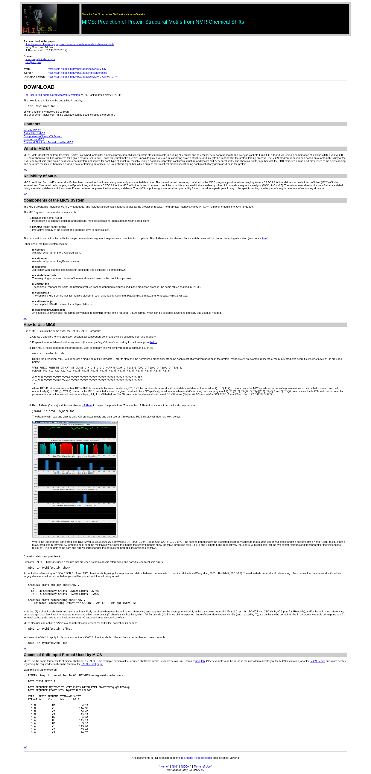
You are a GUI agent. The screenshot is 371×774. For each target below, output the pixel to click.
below (153, 342)
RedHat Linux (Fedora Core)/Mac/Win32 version (52, 94)
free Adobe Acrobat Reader (196, 757)
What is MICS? (32, 130)
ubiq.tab (200, 661)
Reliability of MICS (34, 133)
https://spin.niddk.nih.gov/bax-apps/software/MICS (77, 68)
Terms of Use (202, 766)
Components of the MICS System (43, 136)
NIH (174, 766)
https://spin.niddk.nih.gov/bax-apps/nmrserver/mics (77, 72)
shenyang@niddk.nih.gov (40, 59)
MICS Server (317, 661)
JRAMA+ (87, 405)
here (265, 238)
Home (164, 766)
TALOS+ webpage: (92, 664)
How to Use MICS (34, 139)
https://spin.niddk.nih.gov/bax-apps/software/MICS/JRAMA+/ (82, 76)
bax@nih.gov (33, 62)
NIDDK (185, 766)
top (25, 169)
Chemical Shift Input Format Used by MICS (48, 142)
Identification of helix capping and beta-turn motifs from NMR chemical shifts (70, 44)
